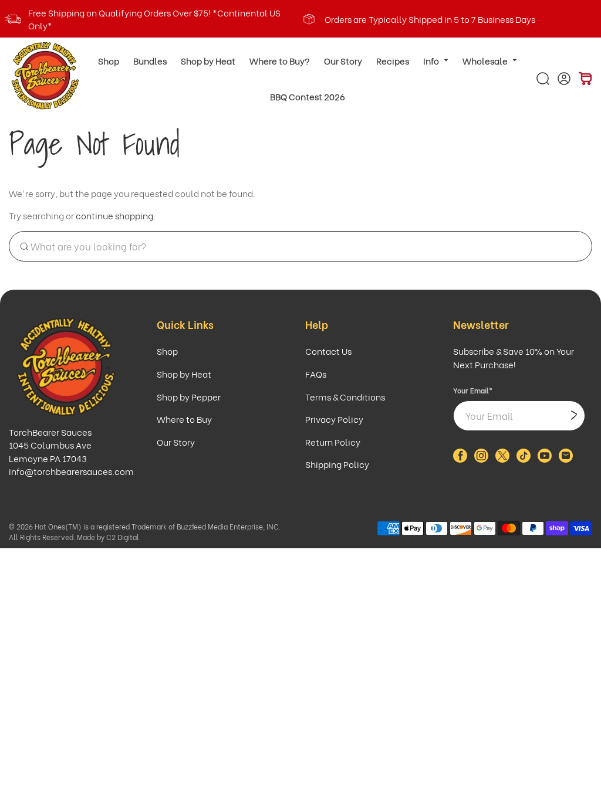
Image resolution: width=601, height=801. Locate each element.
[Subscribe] (574, 416)
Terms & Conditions (345, 396)
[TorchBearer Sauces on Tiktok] (523, 458)
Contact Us (328, 350)
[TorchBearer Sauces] (45, 76)
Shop (108, 60)
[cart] (585, 79)
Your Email (472, 390)
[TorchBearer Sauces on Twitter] (502, 458)
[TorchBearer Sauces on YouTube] (545, 458)
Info (431, 60)
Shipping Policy (337, 463)
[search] (542, 79)
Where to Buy (184, 418)
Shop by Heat (208, 60)
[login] (564, 79)
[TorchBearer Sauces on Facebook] (460, 458)
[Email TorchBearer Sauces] (566, 458)
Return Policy (332, 441)
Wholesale (485, 60)
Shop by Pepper (189, 396)
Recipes (392, 60)
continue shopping (114, 215)
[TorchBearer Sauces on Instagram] (481, 458)
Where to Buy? (279, 60)
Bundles (150, 60)
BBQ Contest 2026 (307, 96)
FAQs (315, 373)
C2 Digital (122, 537)
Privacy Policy (334, 418)
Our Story (343, 60)
